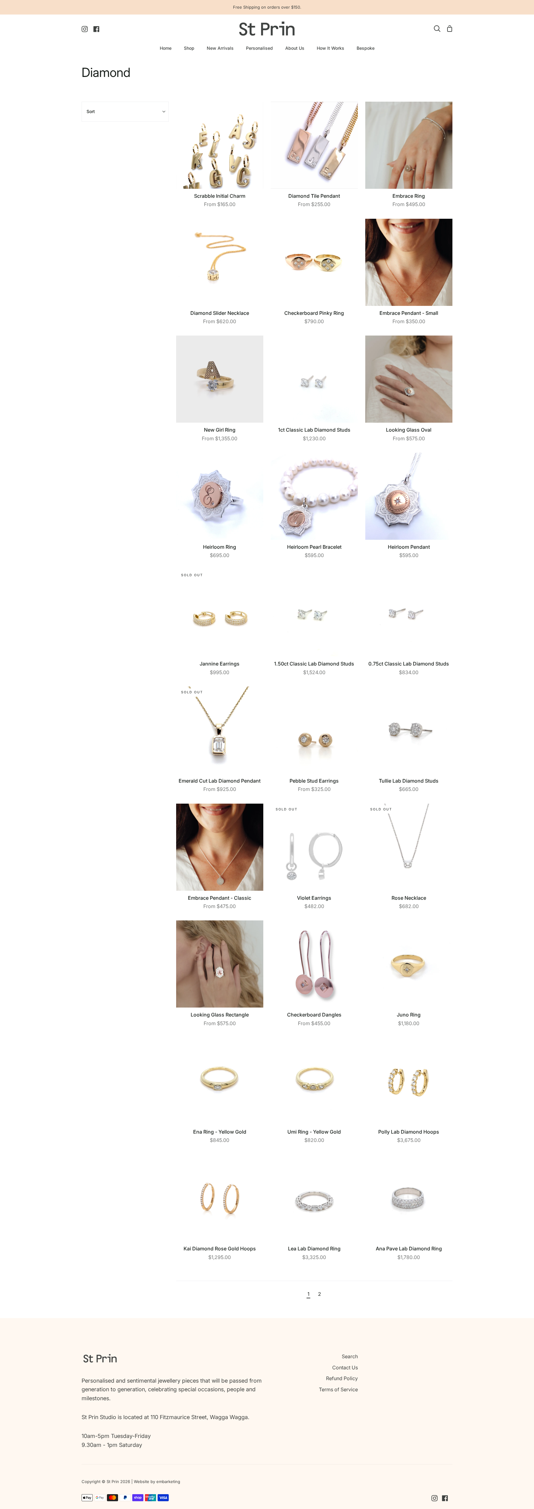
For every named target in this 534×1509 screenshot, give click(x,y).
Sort (91, 111)
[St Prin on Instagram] (434, 1498)
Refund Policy (342, 1378)
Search (350, 1356)
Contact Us (345, 1367)
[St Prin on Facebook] (445, 1498)
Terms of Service (338, 1389)
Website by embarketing (157, 1481)
